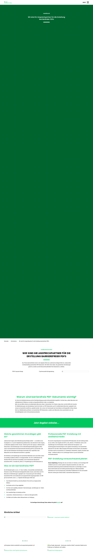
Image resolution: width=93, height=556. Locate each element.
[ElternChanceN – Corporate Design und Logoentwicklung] (17, 371)
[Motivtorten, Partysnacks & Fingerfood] (75, 379)
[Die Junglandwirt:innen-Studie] (25, 529)
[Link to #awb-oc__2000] (88, 2)
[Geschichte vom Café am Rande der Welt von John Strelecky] (46, 371)
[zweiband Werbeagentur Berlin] (9, 1)
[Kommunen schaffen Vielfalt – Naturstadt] (68, 529)
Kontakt (58, 502)
